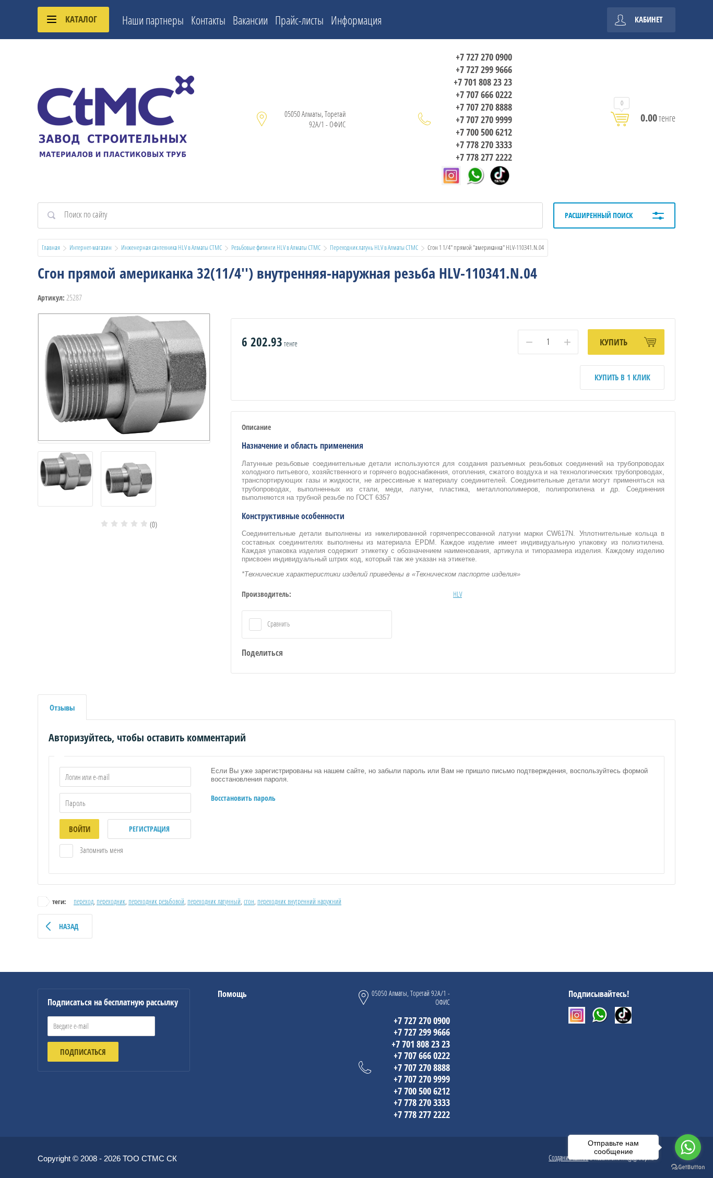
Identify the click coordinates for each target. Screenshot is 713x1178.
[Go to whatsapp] (688, 1147)
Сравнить (278, 624)
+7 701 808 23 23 (483, 82)
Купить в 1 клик (622, 377)
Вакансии (250, 20)
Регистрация (149, 829)
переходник (111, 901)
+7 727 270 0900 (484, 57)
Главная (51, 247)
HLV (457, 594)
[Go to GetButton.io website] (688, 1167)
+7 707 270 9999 (484, 119)
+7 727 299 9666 (484, 69)
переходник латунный (214, 901)
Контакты (208, 20)
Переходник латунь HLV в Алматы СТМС (374, 247)
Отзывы (62, 707)
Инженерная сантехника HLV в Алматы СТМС (171, 247)
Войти (79, 829)
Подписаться (83, 1052)
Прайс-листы (299, 20)
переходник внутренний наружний (299, 901)
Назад (68, 926)
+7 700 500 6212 (484, 132)
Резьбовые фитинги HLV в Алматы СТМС (275, 247)
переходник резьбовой (156, 901)
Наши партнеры (153, 20)
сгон (249, 901)
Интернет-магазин (90, 247)
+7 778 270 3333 (484, 144)
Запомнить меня (100, 850)
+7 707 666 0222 (484, 94)
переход (83, 901)
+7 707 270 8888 (484, 107)
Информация (356, 20)
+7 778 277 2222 (484, 157)
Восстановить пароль (243, 798)
